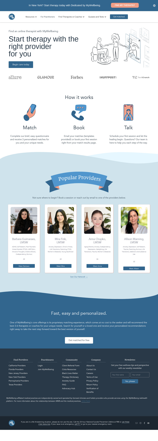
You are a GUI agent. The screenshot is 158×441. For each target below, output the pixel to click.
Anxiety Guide (68, 380)
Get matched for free (79, 340)
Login (40, 365)
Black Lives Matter (70, 373)
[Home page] (12, 423)
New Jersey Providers (18, 373)
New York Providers (17, 377)
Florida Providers (16, 369)
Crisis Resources (69, 369)
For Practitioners (48, 16)
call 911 (77, 424)
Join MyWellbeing (46, 369)
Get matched (119, 16)
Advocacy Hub (68, 388)
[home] (12, 17)
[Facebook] (144, 423)
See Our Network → (79, 276)
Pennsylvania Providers (19, 380)
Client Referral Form (70, 365)
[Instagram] (140, 423)
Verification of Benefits (92, 390)
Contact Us (91, 369)
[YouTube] (148, 423)
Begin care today (20, 64)
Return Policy (92, 384)
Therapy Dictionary (70, 377)
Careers (89, 373)
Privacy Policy (92, 380)
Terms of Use (92, 377)
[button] (31, 16)
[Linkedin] (137, 423)
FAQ (64, 384)
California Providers (17, 365)
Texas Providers (15, 384)
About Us (90, 365)
